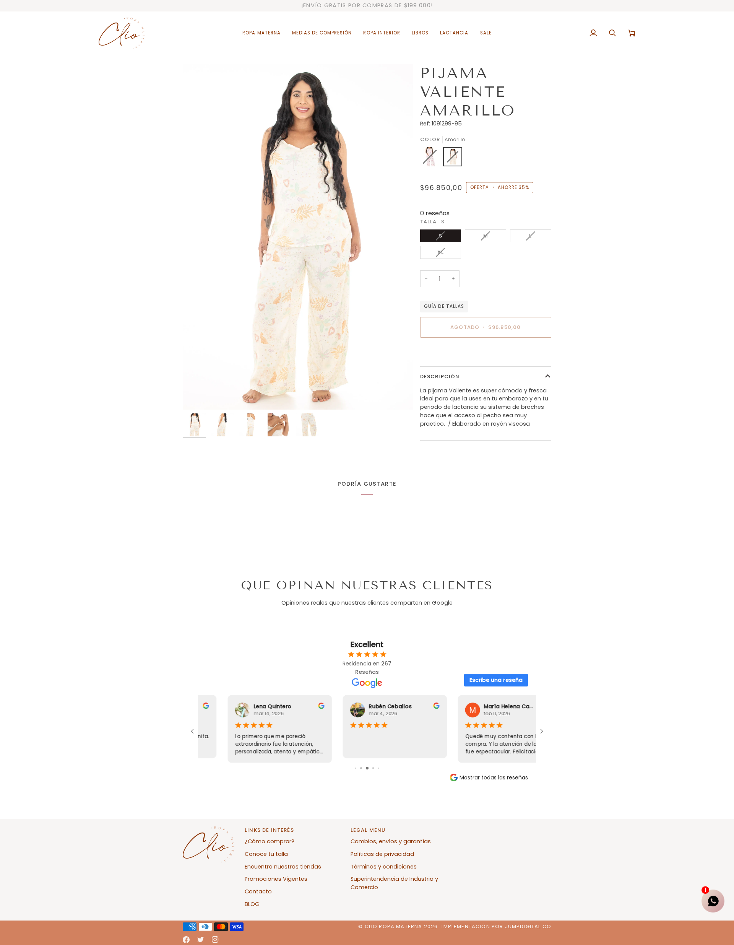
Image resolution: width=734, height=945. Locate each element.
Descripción (440, 376)
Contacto (258, 891)
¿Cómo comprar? (269, 841)
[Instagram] (215, 939)
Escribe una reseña (496, 680)
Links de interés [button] (269, 830)
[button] (261, 33)
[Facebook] (186, 939)
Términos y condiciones (384, 866)
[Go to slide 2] (361, 768)
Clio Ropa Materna (393, 926)
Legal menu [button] (368, 830)
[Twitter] (200, 939)
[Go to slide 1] (355, 768)
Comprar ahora (486, 354)
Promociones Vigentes (276, 879)
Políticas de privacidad (382, 854)
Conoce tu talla (266, 854)
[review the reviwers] (293, 706)
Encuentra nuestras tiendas (283, 866)
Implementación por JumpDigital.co (496, 926)
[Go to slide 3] (367, 768)
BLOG (252, 904)
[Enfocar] (298, 237)
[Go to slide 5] (378, 768)
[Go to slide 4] (373, 768)
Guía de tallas (444, 306)
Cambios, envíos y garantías (391, 841)
